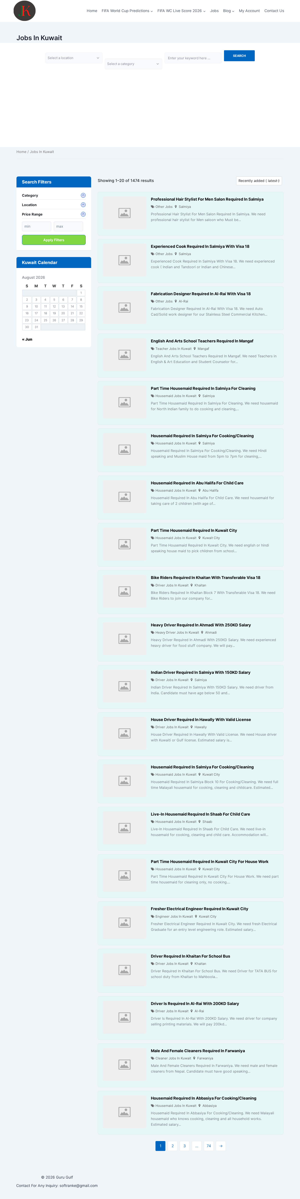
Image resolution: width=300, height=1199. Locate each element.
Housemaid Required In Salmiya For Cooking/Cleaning (202, 435)
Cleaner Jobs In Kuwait (173, 1058)
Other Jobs (164, 207)
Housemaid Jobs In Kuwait (175, 396)
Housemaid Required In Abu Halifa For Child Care (197, 483)
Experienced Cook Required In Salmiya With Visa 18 (200, 246)
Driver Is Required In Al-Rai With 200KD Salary (195, 1003)
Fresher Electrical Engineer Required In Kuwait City (199, 908)
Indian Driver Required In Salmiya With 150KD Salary (201, 672)
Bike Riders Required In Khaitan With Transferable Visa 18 (205, 577)
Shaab (207, 822)
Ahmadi (211, 632)
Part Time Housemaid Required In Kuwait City (194, 530)
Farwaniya (205, 1058)
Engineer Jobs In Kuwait (174, 916)
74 (209, 1146)
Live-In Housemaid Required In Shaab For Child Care (200, 814)
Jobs (214, 11)
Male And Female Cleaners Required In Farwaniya (198, 1050)
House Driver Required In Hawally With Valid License (201, 719)
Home (92, 11)
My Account (249, 11)
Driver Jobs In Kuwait (171, 585)
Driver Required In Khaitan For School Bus (190, 956)
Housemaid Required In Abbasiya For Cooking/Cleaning (203, 1098)
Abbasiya (209, 1106)
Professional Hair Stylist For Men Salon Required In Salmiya (207, 199)
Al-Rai (183, 301)
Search (239, 56)
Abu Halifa (210, 490)
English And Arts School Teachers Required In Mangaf (202, 341)
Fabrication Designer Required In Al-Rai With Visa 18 (201, 293)
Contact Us (274, 11)
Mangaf (203, 349)
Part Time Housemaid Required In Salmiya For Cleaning (203, 388)
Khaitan (200, 585)
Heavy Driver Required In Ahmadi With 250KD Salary (201, 625)
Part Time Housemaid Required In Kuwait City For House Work (209, 861)
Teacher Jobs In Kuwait (173, 349)
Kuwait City (211, 538)
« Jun (27, 339)
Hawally (201, 727)
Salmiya (185, 207)
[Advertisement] (150, 116)
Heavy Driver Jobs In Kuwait (177, 632)
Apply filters (53, 240)
